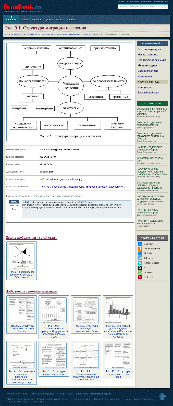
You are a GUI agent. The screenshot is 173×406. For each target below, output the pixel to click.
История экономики (81, 399)
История (37, 19)
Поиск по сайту (160, 2)
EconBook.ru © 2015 (17, 393)
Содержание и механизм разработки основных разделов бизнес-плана (150, 200)
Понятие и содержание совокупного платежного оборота (150, 137)
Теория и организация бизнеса (138, 399)
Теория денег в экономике (107, 399)
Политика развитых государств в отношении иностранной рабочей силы (152, 173)
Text (14, 209)
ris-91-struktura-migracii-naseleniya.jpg (61, 179)
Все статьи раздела (149, 49)
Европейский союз (148, 92)
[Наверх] (162, 396)
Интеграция (144, 87)
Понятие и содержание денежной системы (149, 125)
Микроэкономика (147, 54)
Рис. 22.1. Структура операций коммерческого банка (85, 328)
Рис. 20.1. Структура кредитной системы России (118, 374)
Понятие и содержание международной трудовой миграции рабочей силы (82, 186)
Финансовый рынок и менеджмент (26, 401)
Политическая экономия (152, 59)
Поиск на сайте (65, 393)
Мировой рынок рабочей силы (150, 160)
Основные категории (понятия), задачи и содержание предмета (149, 186)
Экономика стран (148, 70)
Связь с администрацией (42, 393)
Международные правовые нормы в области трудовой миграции (152, 113)
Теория (25, 19)
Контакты (146, 2)
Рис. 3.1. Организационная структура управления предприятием (86, 375)
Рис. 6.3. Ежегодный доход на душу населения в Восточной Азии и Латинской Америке (118, 331)
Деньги (49, 19)
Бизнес (60, 19)
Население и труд (148, 81)
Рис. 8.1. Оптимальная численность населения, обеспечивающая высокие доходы (21, 377)
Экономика (11, 19)
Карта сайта (133, 2)
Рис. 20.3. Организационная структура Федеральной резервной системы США (54, 331)
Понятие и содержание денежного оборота (149, 149)
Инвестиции (145, 76)
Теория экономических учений (52, 399)
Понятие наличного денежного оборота (147, 212)
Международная (147, 65)
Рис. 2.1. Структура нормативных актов (53, 372)
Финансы (72, 19)
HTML (14, 202)
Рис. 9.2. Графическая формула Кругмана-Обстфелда (21, 274)
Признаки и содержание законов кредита (150, 223)
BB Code (14, 205)
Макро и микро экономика (20, 399)
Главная (121, 2)
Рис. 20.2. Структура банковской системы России (22, 328)
